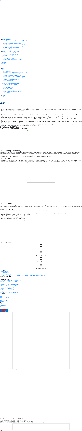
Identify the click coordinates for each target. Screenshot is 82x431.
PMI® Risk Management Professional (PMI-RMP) (14, 44)
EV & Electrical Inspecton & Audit (11, 54)
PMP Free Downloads (8, 50)
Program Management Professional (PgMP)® (13, 46)
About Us (4, 38)
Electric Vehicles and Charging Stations (10, 51)
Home (3, 36)
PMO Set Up (7, 60)
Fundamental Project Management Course (13, 42)
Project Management (6, 39)
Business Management (7, 56)
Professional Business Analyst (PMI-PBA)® (13, 59)
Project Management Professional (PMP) (13, 43)
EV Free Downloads (8, 55)
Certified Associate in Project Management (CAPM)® (15, 40)
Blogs (3, 63)
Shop (3, 64)
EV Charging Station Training (10, 52)
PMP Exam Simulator (8, 48)
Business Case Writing (9, 58)
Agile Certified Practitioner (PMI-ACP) (12, 47)
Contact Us (4, 62)
